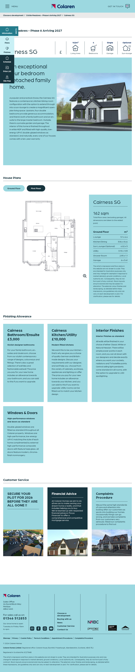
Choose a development (63, 614)
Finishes (7, 52)
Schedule (7, 62)
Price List (7, 71)
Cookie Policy (26, 638)
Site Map (7, 81)
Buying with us (64, 619)
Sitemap (6, 638)
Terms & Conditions (41, 638)
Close (16, 31)
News (59, 622)
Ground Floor (13, 188)
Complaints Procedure (84, 638)
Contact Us (62, 629)
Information (7, 33)
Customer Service (65, 626)
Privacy (15, 638)
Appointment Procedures (62, 638)
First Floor (36, 188)
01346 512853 (15, 618)
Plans (7, 42)
